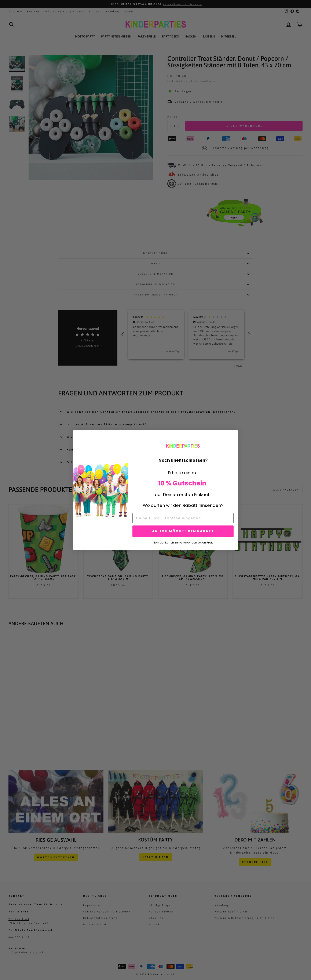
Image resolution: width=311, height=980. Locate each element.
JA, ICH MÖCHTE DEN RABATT (183, 531)
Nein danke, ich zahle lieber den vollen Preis (183, 542)
